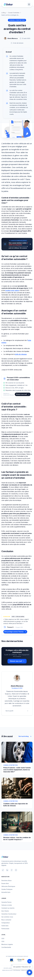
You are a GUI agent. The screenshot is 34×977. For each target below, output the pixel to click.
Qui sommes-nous (7, 917)
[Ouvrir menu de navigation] (29, 4)
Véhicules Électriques (8, 886)
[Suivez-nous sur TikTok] (2, 870)
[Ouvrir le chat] (29, 972)
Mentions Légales (7, 944)
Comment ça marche (7, 908)
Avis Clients (5, 911)
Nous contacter (6, 920)
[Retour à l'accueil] (8, 4)
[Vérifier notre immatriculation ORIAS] (11, 960)
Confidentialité (6, 947)
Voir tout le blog (23, 736)
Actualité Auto (5, 892)
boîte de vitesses (21, 354)
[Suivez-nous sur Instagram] (16, 870)
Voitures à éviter (6, 905)
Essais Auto (5, 883)
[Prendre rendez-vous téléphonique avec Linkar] (29, 961)
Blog (4, 12)
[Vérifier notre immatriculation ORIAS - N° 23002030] (20, 960)
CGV (2, 938)
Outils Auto (4, 925)
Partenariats (5, 928)
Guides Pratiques (6, 889)
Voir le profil (9, 711)
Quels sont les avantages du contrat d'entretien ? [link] (9, 15)
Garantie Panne (6, 902)
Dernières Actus (6, 880)
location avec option (12, 290)
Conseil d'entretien (13, 12)
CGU (2, 941)
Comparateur (5, 922)
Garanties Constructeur (8, 914)
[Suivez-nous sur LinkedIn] (7, 870)
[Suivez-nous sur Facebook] (11, 870)
